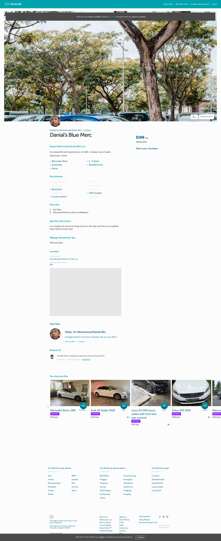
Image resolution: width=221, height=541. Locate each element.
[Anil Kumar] (52, 356)
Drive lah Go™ (106, 528)
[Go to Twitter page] (163, 516)
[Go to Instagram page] (167, 516)
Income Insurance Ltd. (148, 522)
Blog (121, 533)
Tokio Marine (144, 520)
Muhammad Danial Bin (70, 130)
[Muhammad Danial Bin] (55, 333)
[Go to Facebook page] (160, 516)
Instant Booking (106, 531)
